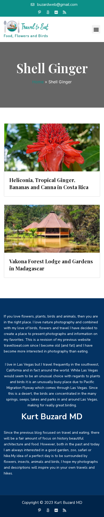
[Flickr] (56, 12)
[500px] (48, 12)
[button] (96, 29)
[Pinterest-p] (39, 12)
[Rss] (64, 12)
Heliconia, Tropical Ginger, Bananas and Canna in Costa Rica (48, 183)
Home (38, 81)
